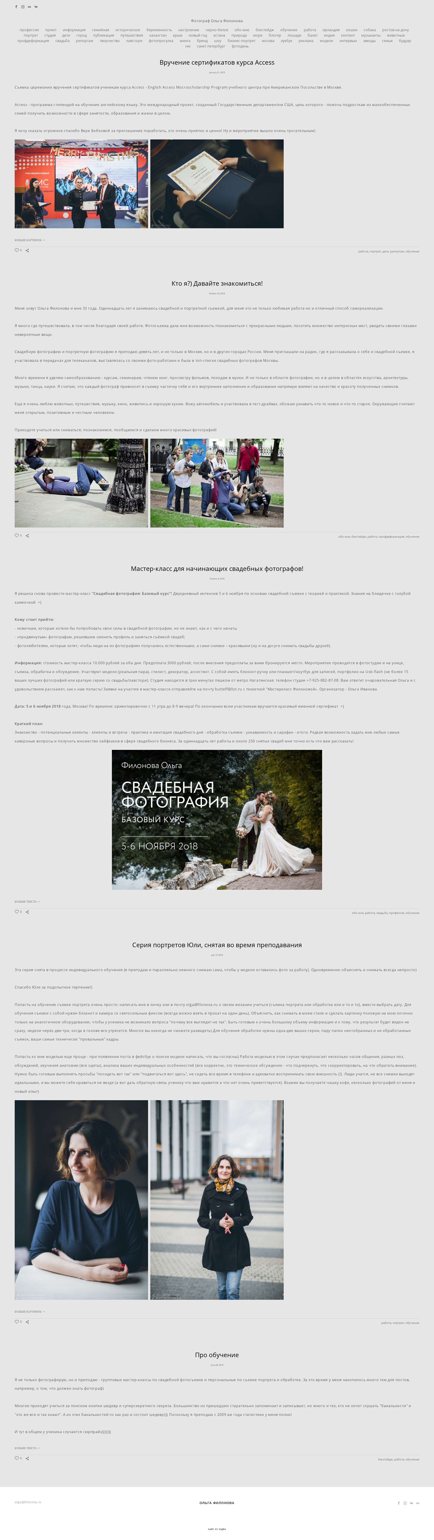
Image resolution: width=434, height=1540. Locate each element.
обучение (289, 29)
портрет (31, 35)
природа (239, 35)
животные (396, 35)
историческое (128, 29)
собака (370, 29)
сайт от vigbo (217, 1529)
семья (388, 40)
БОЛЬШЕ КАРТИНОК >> (30, 240)
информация (75, 29)
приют (51, 29)
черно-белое (217, 29)
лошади (295, 35)
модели (327, 40)
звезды (370, 40)
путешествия (132, 35)
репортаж (85, 40)
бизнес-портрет (242, 40)
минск (185, 40)
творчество (110, 40)
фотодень (240, 46)
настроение (189, 29)
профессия (30, 29)
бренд (203, 40)
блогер (275, 35)
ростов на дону (395, 29)
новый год (198, 35)
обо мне (242, 29)
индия (330, 35)
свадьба (63, 40)
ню (188, 46)
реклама (306, 40)
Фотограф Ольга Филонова (217, 21)
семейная (101, 29)
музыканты (371, 35)
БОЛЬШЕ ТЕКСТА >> (27, 901)
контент (348, 35)
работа (310, 29)
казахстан (158, 35)
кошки (352, 29)
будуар (405, 40)
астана (219, 35)
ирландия (332, 29)
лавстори (134, 40)
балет (313, 35)
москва (268, 40)
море (258, 35)
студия (50, 35)
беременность (159, 29)
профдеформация (33, 40)
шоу (218, 40)
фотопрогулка (161, 40)
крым (178, 35)
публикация (104, 35)
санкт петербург (211, 46)
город (82, 35)
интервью (349, 40)
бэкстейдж (265, 29)
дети (66, 35)
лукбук (287, 40)
